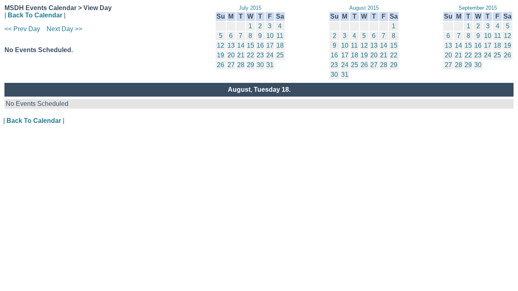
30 (260, 64)
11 (279, 35)
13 (231, 45)
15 (250, 45)
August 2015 (364, 8)
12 (220, 45)
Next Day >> (64, 28)
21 (240, 55)
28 (240, 64)
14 (240, 45)
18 (280, 45)
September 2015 (478, 8)
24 (270, 55)
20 (231, 55)
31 (270, 64)
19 (220, 55)
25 (280, 55)
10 (270, 35)
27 (231, 64)
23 (260, 55)
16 (260, 45)
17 (270, 45)
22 (250, 55)
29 (250, 64)
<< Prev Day (22, 28)
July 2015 (250, 8)
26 (220, 64)
